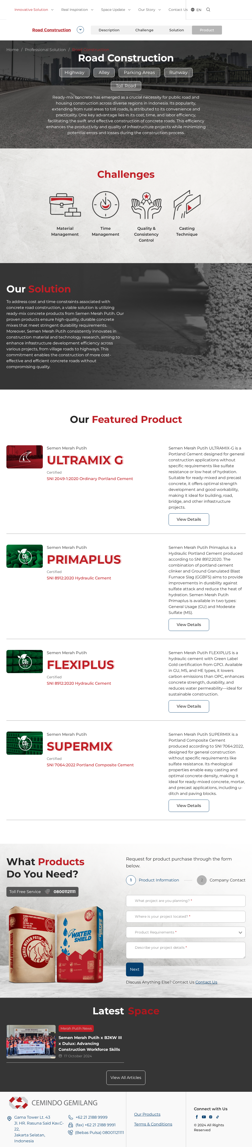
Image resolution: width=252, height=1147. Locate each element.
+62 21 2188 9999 (92, 1117)
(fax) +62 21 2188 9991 (96, 1125)
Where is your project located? (162, 916)
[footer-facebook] (197, 1117)
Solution (176, 30)
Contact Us (206, 982)
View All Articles (125, 1077)
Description (109, 30)
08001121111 (65, 891)
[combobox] (57, 30)
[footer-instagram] (211, 1117)
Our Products (147, 1114)
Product (207, 30)
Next (135, 969)
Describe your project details (161, 947)
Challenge (144, 30)
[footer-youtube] (204, 1117)
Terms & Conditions (153, 1124)
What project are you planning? (163, 900)
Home (12, 49)
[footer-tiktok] (217, 1117)
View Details (189, 519)
